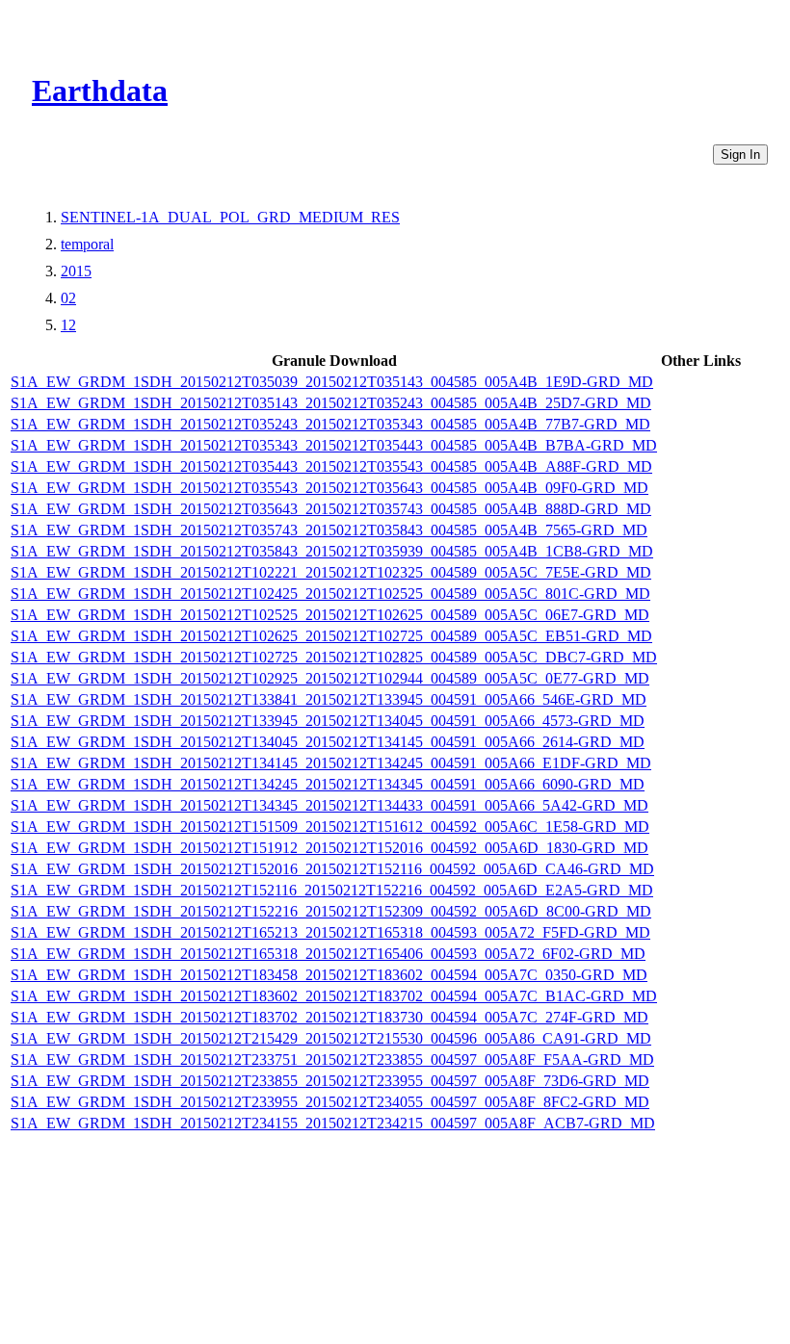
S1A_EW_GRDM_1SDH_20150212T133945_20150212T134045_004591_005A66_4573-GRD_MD (328, 720)
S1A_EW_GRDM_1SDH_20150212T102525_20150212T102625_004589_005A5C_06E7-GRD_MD (330, 615)
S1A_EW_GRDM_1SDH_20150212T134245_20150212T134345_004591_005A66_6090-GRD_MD (328, 784)
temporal (87, 244)
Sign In (740, 154)
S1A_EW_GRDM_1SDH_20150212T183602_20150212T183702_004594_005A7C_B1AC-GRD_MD (334, 996)
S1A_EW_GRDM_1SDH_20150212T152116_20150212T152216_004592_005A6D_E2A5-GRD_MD (332, 890)
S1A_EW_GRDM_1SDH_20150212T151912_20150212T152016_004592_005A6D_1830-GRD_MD (329, 848)
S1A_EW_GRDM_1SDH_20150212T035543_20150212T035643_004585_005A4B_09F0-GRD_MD (329, 487)
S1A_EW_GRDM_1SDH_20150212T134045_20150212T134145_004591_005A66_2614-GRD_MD (328, 742)
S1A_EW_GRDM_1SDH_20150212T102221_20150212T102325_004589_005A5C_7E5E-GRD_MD (331, 572)
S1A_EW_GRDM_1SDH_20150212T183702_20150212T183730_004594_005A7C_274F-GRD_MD (329, 1017)
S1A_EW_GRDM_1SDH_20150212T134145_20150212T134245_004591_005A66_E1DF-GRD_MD (331, 763)
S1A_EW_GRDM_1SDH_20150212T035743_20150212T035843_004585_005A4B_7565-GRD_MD (329, 530)
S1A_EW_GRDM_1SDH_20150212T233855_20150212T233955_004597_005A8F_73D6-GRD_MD (330, 1081)
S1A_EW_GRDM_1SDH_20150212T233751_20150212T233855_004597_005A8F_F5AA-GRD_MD (332, 1059)
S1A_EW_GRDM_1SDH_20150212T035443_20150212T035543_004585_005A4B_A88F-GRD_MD (331, 466)
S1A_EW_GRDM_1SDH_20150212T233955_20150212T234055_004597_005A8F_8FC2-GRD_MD (330, 1102)
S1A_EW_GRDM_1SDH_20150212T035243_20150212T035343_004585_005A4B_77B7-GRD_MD (330, 424)
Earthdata (100, 90)
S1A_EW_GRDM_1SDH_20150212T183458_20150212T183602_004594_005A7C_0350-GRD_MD (329, 975)
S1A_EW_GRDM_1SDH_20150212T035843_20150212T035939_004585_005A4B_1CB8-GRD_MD (332, 551)
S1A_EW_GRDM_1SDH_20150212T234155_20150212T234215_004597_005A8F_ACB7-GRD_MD (333, 1123)
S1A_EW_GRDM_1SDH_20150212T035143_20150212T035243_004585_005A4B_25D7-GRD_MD (331, 403)
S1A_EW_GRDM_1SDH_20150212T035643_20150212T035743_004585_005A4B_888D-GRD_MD (331, 509)
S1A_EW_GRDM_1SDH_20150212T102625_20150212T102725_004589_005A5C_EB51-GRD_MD (331, 636)
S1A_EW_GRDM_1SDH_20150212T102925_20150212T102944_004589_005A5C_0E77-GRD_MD (330, 678)
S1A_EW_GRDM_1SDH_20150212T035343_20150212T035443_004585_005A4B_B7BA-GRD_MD (334, 445)
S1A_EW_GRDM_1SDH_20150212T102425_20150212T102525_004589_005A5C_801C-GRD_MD (330, 593)
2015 (76, 271)
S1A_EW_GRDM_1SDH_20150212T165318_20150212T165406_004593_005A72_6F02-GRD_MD (328, 953)
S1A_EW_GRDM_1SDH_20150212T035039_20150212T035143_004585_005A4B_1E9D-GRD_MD (332, 382)
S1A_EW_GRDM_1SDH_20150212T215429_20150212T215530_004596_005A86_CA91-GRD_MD (331, 1038)
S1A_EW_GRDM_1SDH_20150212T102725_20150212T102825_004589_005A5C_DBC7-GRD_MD (334, 657)
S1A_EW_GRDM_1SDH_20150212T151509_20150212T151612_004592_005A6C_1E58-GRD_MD (330, 826)
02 (68, 298)
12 (68, 325)
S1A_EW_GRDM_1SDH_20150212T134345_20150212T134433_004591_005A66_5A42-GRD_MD (329, 805)
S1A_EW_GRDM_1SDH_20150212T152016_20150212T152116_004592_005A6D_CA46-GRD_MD (332, 869)
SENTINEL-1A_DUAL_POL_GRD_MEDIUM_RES (230, 217)
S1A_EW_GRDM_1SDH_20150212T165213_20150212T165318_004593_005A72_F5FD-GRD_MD (330, 932)
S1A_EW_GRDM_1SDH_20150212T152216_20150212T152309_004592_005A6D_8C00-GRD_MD (331, 911)
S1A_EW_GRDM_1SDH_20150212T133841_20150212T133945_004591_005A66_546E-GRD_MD (328, 699)
